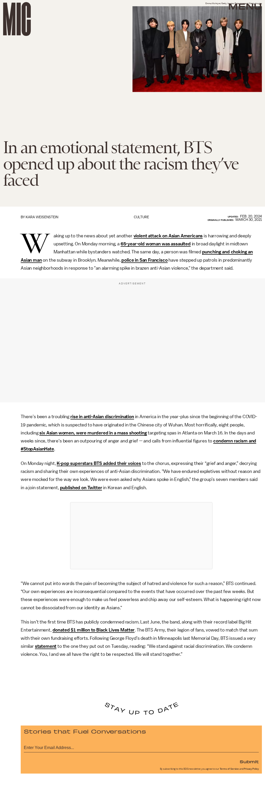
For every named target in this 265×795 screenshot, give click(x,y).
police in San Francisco (144, 260)
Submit (249, 761)
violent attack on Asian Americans (168, 235)
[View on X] (141, 536)
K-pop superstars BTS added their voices (99, 463)
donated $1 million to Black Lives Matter (94, 630)
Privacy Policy (251, 769)
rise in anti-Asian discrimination (102, 416)
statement (46, 646)
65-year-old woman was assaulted (156, 243)
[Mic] (17, 19)
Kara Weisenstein (42, 217)
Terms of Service (229, 769)
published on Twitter (81, 487)
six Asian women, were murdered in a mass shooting (93, 433)
